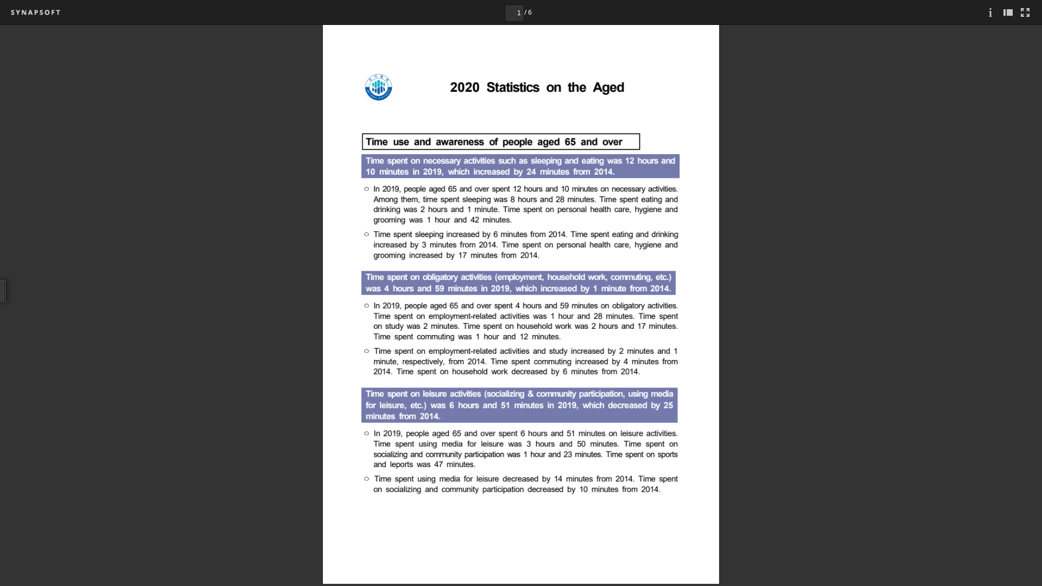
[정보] (990, 12)
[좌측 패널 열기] (1007, 12)
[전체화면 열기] (1025, 12)
